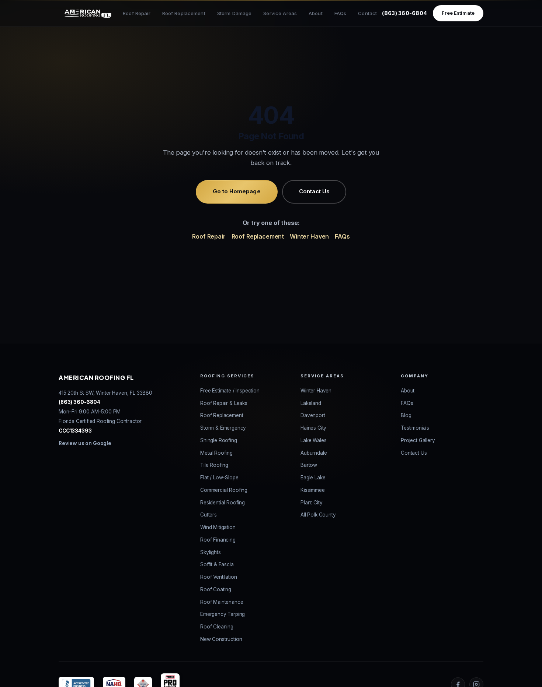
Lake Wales (313, 440)
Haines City (313, 428)
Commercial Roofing (223, 490)
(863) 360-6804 (404, 13)
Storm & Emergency (223, 428)
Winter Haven (309, 236)
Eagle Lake (312, 477)
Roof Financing (218, 540)
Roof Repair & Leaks (223, 403)
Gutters (208, 515)
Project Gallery (418, 440)
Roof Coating (215, 589)
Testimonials (415, 428)
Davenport (312, 415)
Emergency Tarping (222, 614)
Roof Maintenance (221, 602)
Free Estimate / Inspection (230, 391)
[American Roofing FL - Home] (88, 13)
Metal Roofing (216, 453)
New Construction (221, 639)
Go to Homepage (237, 191)
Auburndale (313, 453)
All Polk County (318, 515)
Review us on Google (85, 443)
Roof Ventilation (218, 577)
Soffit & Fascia (217, 564)
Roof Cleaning (216, 627)
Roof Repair (136, 13)
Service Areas (280, 13)
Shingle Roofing (218, 440)
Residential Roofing (222, 502)
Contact (367, 13)
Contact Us (314, 191)
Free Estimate (458, 13)
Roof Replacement (183, 13)
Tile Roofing (214, 465)
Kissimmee (312, 490)
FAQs (340, 13)
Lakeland (310, 403)
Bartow (308, 465)
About (316, 13)
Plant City (311, 502)
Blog (406, 415)
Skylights (210, 552)
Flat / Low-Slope (219, 477)
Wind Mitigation (218, 527)
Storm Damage (234, 13)
